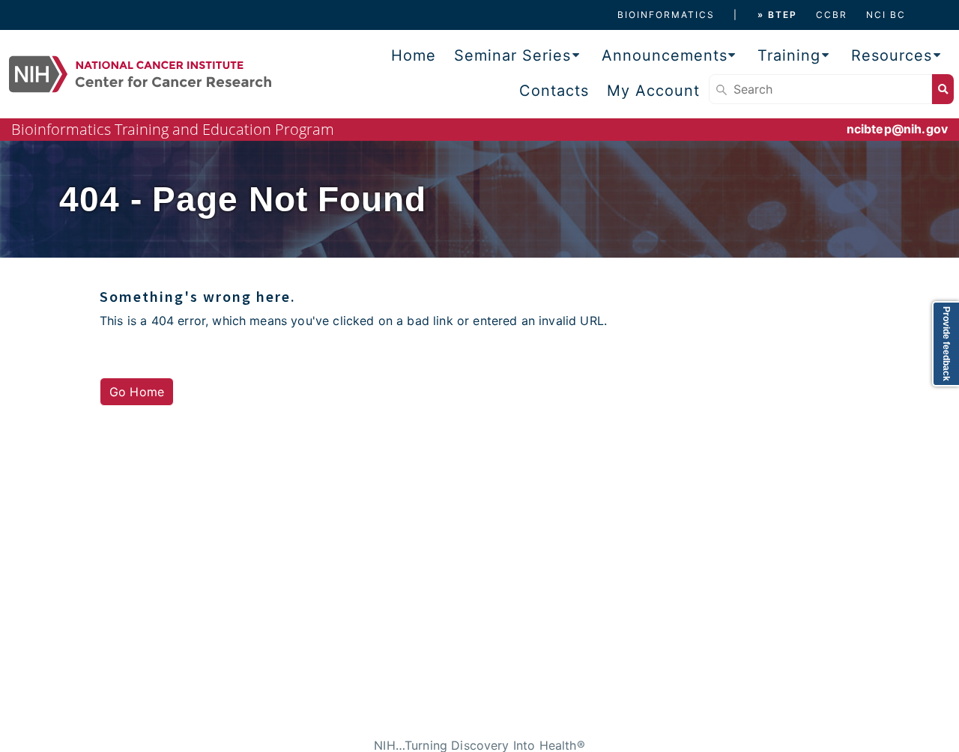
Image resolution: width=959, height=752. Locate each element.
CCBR (831, 14)
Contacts (554, 91)
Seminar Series (512, 55)
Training (788, 55)
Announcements (664, 55)
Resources (891, 55)
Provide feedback (946, 343)
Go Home (136, 391)
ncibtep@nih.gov (897, 128)
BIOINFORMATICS (666, 14)
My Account (653, 91)
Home (413, 55)
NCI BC (886, 14)
